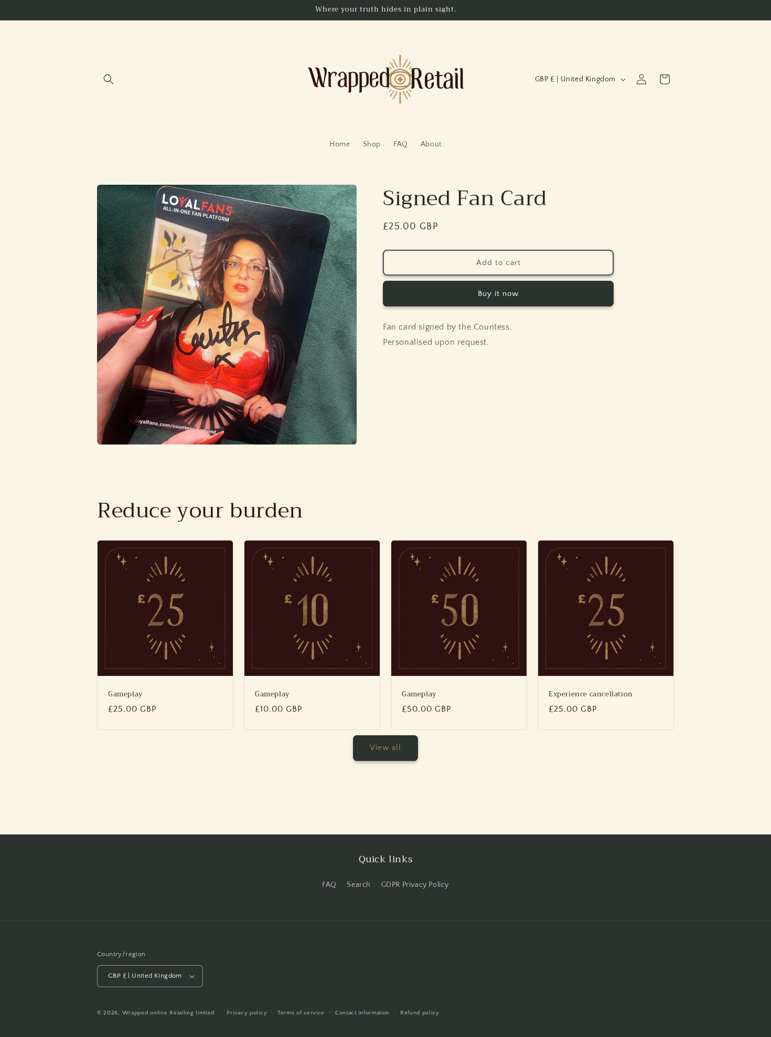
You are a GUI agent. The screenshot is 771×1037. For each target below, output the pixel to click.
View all (385, 747)
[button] (108, 79)
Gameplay (125, 694)
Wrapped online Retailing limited (169, 1013)
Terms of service (301, 1013)
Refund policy (420, 1013)
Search (359, 885)
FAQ (329, 885)
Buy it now (498, 293)
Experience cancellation (591, 694)
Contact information (362, 1013)
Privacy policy (247, 1013)
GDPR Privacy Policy (415, 885)
